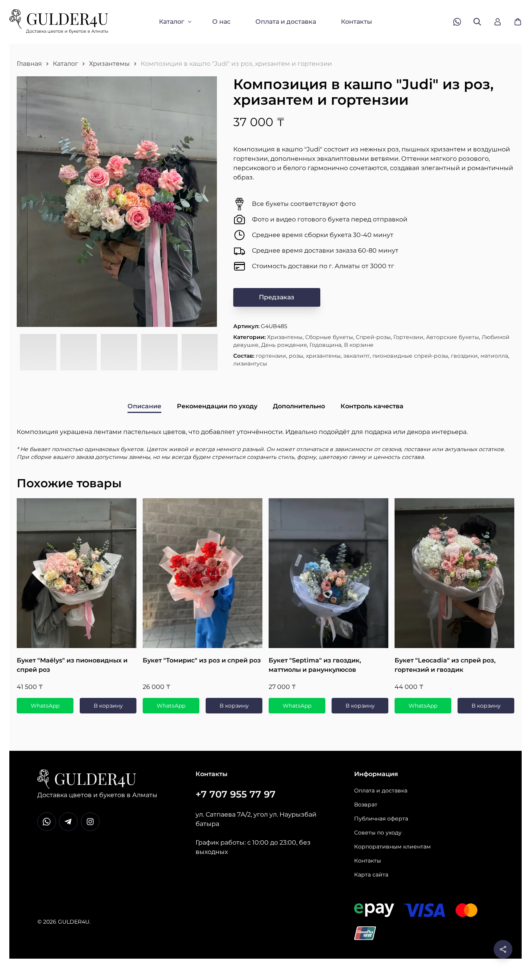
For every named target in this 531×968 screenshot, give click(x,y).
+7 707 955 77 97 (236, 794)
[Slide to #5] (200, 352)
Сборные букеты (329, 337)
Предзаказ (276, 297)
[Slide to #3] (119, 352)
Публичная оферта (381, 818)
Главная (29, 63)
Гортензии (408, 337)
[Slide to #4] (159, 352)
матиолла (494, 355)
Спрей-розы (373, 337)
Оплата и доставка (285, 21)
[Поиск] (477, 22)
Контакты (356, 21)
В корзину (108, 705)
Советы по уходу (378, 832)
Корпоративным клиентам (392, 846)
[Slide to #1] (38, 352)
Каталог (171, 21)
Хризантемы (109, 63)
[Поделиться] (503, 949)
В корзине (359, 344)
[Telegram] (68, 821)
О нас (221, 21)
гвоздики (464, 355)
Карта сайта (371, 874)
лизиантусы (250, 363)
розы (296, 355)
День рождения (284, 344)
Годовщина (325, 344)
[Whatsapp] (46, 821)
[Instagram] (90, 821)
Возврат (365, 804)
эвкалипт (356, 355)
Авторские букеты (452, 337)
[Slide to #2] (78, 352)
